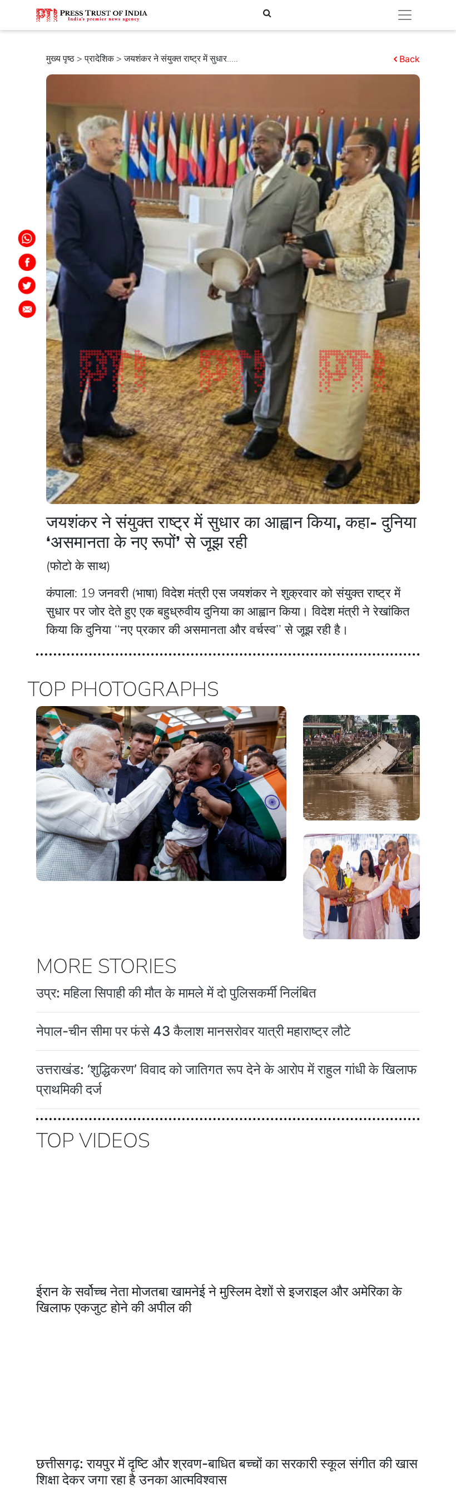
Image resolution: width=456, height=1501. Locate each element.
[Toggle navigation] (405, 15)
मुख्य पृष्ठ (60, 59)
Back (409, 58)
